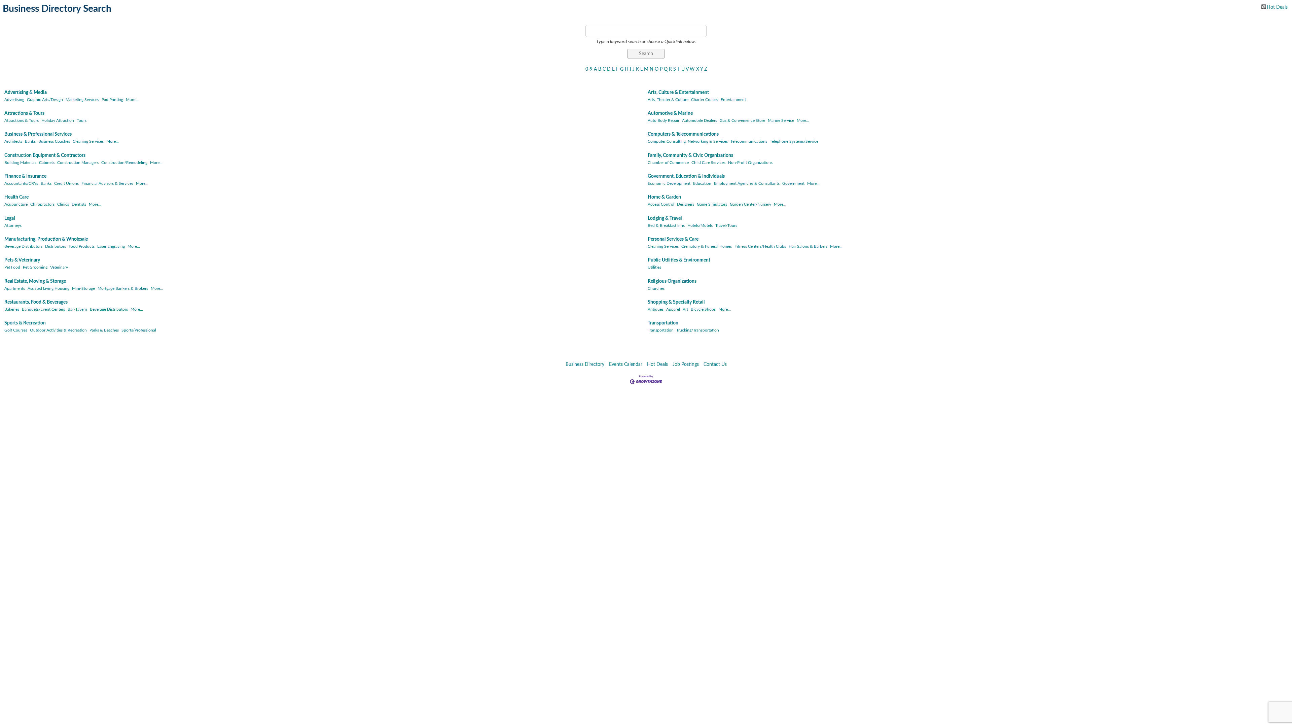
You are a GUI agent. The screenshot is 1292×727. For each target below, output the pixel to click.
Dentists (79, 204)
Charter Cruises (704, 100)
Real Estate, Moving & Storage (35, 281)
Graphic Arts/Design (45, 100)
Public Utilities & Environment (679, 260)
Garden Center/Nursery (750, 204)
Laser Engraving (111, 246)
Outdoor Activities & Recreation (58, 330)
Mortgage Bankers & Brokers (123, 288)
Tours (81, 120)
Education (702, 183)
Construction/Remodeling (124, 163)
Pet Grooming (35, 267)
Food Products (82, 246)
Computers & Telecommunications (683, 134)
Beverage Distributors (23, 246)
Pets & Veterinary (22, 260)
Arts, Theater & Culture (668, 100)
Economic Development (669, 183)
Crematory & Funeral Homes (706, 246)
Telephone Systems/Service (794, 141)
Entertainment (733, 100)
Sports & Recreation (25, 323)
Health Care (16, 197)
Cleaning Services (88, 141)
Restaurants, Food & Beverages (36, 302)
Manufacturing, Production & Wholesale (46, 239)
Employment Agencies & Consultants (747, 183)
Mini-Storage (83, 288)
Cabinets (47, 163)
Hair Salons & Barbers (808, 246)
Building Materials (20, 163)
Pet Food (12, 267)
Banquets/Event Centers (43, 309)
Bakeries (11, 309)
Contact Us (715, 364)
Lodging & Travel (665, 218)
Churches (656, 288)
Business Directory (585, 364)
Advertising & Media (25, 92)
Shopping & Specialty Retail (676, 302)
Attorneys (13, 225)
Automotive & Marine (670, 113)
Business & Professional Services (38, 134)
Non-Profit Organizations (750, 163)
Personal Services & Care (673, 239)
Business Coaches (54, 141)
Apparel (673, 309)
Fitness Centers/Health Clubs (760, 246)
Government (793, 183)
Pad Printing (112, 100)
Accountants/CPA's (21, 183)
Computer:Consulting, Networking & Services (688, 141)
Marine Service (781, 120)
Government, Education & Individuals (686, 176)
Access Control (661, 204)
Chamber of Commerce (668, 163)
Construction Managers (78, 163)
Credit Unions (66, 183)
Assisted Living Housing (48, 288)
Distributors (55, 246)
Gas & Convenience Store (742, 120)
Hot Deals (1277, 7)
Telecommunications (748, 141)
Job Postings (686, 364)
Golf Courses (15, 330)
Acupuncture (16, 204)
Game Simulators (712, 204)
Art (685, 309)
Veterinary (59, 267)
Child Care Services (708, 163)
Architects (13, 141)
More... (132, 100)
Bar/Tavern (77, 309)
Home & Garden (664, 197)
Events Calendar (625, 364)
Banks (30, 141)
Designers (685, 204)
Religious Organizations (672, 281)
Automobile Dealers (699, 120)
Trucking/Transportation (697, 330)
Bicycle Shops (703, 309)
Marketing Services (82, 100)
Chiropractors (42, 204)
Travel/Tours (726, 225)
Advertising (14, 100)
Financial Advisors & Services (107, 183)
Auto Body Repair (663, 120)
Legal (9, 218)
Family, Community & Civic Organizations (690, 155)
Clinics (63, 204)
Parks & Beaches (104, 330)
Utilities (654, 267)
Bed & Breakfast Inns (666, 225)
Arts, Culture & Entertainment (678, 92)
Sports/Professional (138, 330)
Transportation (663, 323)
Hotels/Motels (700, 225)
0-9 (589, 69)
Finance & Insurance (25, 176)
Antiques (655, 309)
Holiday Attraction (57, 120)
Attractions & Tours (24, 113)
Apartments (14, 288)
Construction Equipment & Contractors (44, 155)
